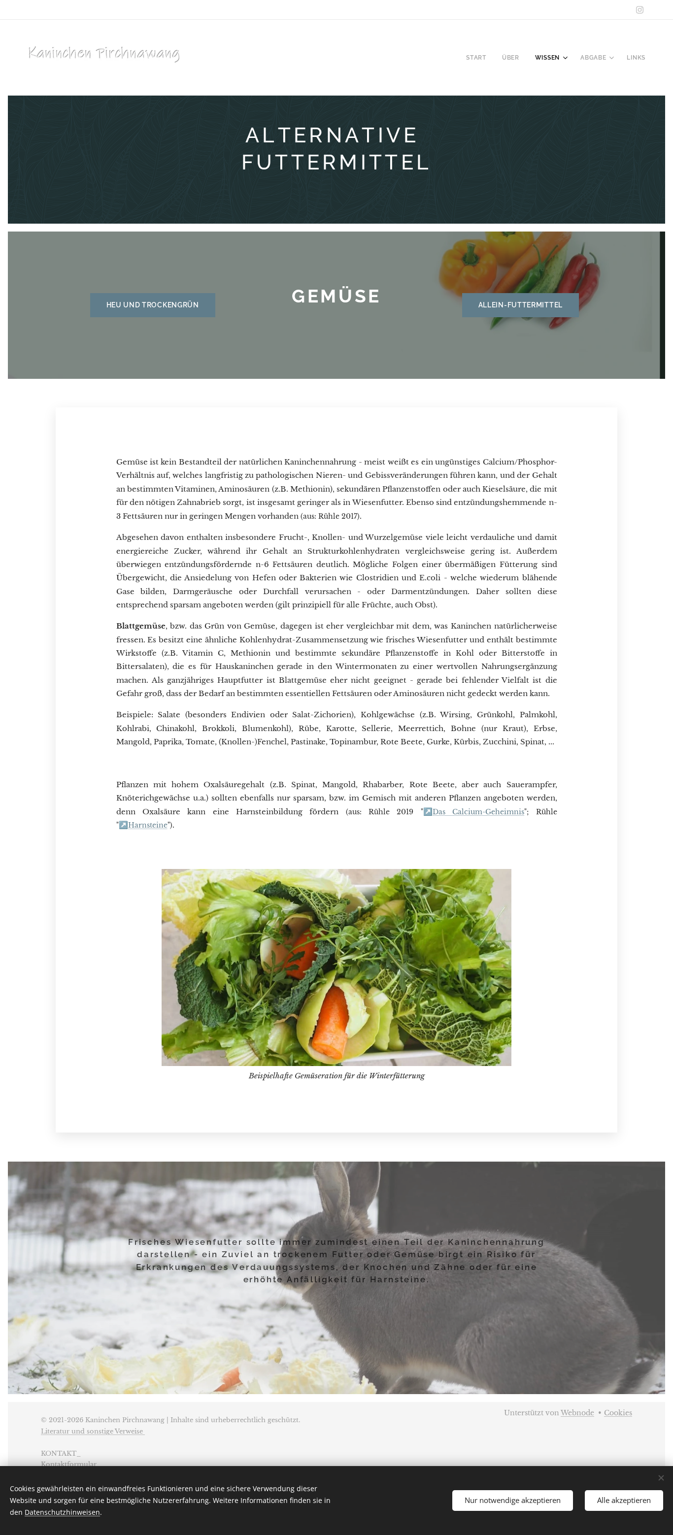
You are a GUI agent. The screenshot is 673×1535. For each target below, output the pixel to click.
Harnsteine (148, 825)
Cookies (618, 1412)
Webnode (577, 1412)
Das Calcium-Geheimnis (478, 812)
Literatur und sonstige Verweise (93, 1431)
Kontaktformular (69, 1464)
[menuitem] (479, 57)
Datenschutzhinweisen (62, 1512)
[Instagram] (640, 9)
